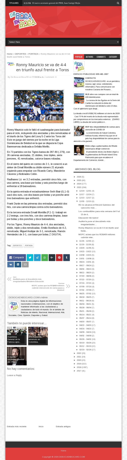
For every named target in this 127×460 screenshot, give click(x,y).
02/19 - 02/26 (85, 350)
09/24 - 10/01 (85, 262)
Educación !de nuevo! (88, 218)
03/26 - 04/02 (85, 339)
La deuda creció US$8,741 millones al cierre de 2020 (97, 113)
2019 (79, 364)
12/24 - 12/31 (85, 191)
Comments (101, 56)
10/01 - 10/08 (85, 258)
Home (63, 451)
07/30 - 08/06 (85, 276)
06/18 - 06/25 (85, 297)
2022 (79, 353)
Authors (89, 56)
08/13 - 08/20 (85, 272)
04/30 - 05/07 (85, 321)
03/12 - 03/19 (85, 346)
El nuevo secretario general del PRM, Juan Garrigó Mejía (56, 3)
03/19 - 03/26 (85, 343)
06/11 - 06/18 (85, 300)
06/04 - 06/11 (85, 304)
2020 (79, 360)
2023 (79, 187)
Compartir (18, 257)
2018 (79, 367)
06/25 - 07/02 (85, 293)
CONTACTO (90, 78)
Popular (78, 56)
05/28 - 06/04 (85, 307)
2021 (79, 357)
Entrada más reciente (16, 426)
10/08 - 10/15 (85, 255)
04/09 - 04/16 (85, 332)
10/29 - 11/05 (85, 248)
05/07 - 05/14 (85, 318)
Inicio (41, 426)
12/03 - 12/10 (85, 201)
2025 (79, 180)
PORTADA (29, 245)
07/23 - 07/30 (85, 279)
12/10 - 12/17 (85, 198)
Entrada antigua (63, 426)
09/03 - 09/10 (85, 269)
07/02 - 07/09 (85, 290)
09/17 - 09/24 (85, 265)
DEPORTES (17, 245)
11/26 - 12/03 (85, 241)
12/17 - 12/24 (85, 194)
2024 (79, 184)
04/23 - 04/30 (85, 325)
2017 (79, 371)
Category (113, 56)
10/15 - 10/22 (85, 251)
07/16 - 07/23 (85, 283)
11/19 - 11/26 (85, 244)
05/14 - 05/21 (85, 315)
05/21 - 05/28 (85, 311)
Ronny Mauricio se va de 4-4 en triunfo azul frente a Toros (42, 67)
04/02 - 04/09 (85, 335)
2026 (79, 177)
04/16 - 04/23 (85, 329)
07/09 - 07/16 (85, 286)
